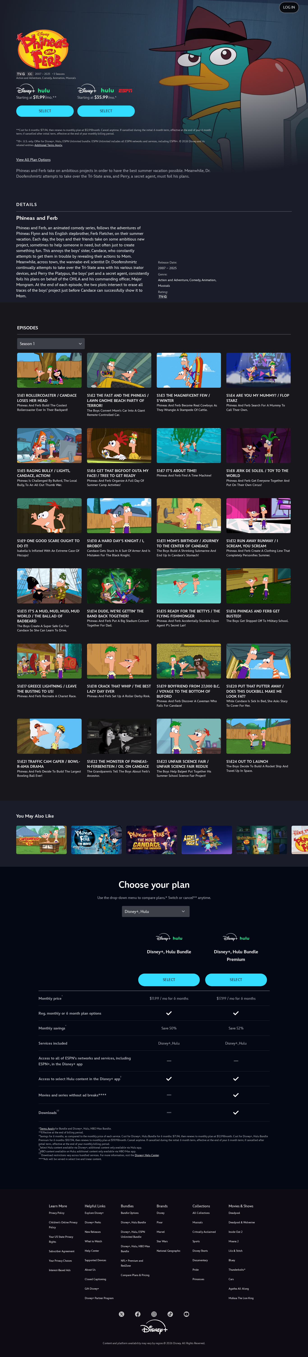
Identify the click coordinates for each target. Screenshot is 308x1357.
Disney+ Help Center (147, 1155)
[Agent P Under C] (207, 840)
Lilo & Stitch (235, 1250)
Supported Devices (95, 1260)
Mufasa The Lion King (241, 1298)
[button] (100, 1206)
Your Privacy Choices (60, 1260)
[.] (121, 1314)
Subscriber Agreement (61, 1251)
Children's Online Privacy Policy (63, 1225)
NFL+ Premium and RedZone (132, 1263)
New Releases (93, 1231)
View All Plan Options (33, 160)
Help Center (92, 1250)
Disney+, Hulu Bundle (133, 1222)
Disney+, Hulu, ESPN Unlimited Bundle (133, 1234)
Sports (196, 1241)
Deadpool (234, 1213)
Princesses (198, 1279)
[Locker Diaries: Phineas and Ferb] (262, 840)
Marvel (161, 1231)
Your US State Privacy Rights (61, 1239)
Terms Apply (47, 1128)
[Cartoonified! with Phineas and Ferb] (41, 840)
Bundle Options (130, 1213)
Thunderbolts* (237, 1269)
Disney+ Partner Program (99, 1298)
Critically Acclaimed (204, 1231)
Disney (160, 1213)
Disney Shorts (200, 1250)
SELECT (45, 111)
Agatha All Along (239, 1288)
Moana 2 (234, 1241)
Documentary (200, 1260)
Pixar (160, 1222)
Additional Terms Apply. (48, 145)
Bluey (232, 1260)
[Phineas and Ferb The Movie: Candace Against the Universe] (151, 840)
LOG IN (289, 7)
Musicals (198, 1222)
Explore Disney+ (94, 1213)
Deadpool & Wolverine (242, 1222)
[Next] (299, 839)
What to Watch (93, 1241)
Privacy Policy (56, 1213)
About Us (90, 1269)
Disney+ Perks (93, 1222)
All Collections (201, 1213)
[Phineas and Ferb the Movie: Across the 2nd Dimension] (96, 840)
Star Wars (162, 1241)
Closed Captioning (95, 1279)
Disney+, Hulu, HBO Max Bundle (135, 1249)
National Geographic (168, 1250)
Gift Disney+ (92, 1288)
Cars (231, 1279)
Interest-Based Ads (60, 1270)
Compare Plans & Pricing (135, 1275)
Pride (196, 1269)
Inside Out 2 (235, 1231)
